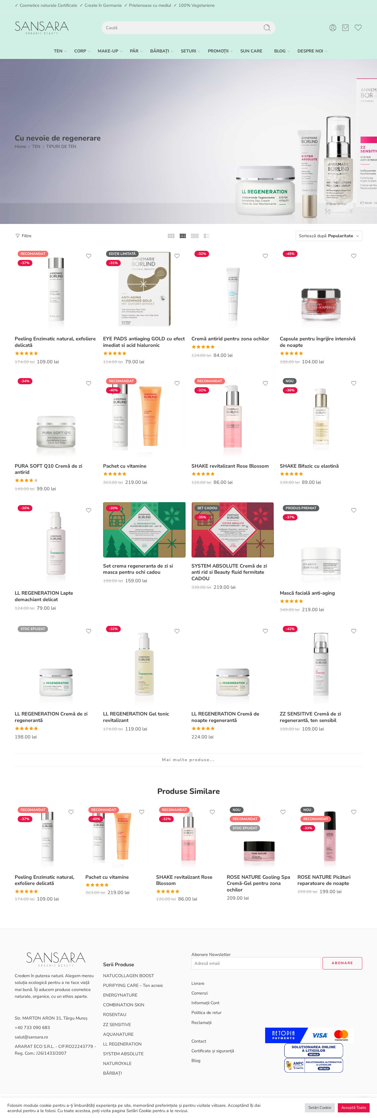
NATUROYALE (117, 1063)
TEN (58, 51)
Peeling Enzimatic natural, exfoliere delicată (55, 342)
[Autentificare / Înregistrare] (333, 28)
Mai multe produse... (188, 760)
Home (20, 146)
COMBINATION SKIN (123, 1005)
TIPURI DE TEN (61, 146)
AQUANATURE (118, 1034)
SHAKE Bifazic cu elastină (309, 466)
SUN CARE (251, 51)
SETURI (188, 51)
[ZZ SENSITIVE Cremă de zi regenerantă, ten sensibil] (321, 664)
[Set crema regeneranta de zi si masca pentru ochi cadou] (144, 529)
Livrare (197, 983)
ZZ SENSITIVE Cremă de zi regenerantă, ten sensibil (310, 717)
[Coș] (345, 28)
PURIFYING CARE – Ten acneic (133, 985)
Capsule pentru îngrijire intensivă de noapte (317, 342)
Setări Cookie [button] (319, 1107)
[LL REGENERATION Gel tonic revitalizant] (144, 664)
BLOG (280, 51)
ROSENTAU (114, 1015)
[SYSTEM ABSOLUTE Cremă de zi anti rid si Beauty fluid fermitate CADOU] (232, 529)
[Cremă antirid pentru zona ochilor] (232, 289)
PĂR (134, 51)
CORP (80, 51)
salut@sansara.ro (31, 1037)
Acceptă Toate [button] (353, 1107)
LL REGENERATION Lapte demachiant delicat (44, 596)
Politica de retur (206, 1012)
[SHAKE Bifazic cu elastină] (321, 416)
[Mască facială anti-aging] (321, 543)
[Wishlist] (89, 256)
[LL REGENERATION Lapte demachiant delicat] (56, 543)
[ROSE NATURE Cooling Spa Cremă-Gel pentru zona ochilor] (259, 836)
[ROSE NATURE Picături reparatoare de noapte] (329, 836)
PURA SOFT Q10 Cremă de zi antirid (48, 469)
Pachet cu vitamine (124, 466)
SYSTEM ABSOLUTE (123, 1054)
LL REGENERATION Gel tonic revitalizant (136, 717)
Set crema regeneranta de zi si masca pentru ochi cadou (138, 569)
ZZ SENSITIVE (117, 1025)
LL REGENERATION (122, 1044)
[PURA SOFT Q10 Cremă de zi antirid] (56, 416)
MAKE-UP (108, 51)
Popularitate (340, 236)
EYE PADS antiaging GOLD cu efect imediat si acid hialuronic (144, 342)
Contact (198, 1041)
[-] (42, 27)
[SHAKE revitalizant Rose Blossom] (232, 416)
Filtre (26, 236)
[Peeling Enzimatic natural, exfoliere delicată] (56, 289)
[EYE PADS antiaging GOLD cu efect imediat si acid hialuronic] (144, 289)
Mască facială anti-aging (307, 593)
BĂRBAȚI (159, 51)
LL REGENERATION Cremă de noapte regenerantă (225, 717)
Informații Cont (205, 1003)
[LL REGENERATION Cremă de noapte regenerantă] (232, 664)
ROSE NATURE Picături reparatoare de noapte (323, 880)
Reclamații (201, 1022)
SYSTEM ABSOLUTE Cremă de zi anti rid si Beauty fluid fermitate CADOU (229, 572)
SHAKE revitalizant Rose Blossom (230, 466)
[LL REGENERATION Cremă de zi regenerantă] (56, 664)
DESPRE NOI (310, 51)
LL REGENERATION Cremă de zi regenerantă (51, 717)
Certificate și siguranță (212, 1051)
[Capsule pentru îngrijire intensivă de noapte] (321, 289)
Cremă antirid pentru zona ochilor (230, 338)
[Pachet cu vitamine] (144, 416)
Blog (196, 1060)
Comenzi (199, 993)
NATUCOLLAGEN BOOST (128, 976)
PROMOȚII (218, 51)
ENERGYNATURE (120, 995)
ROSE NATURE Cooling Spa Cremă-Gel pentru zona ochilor (258, 883)
